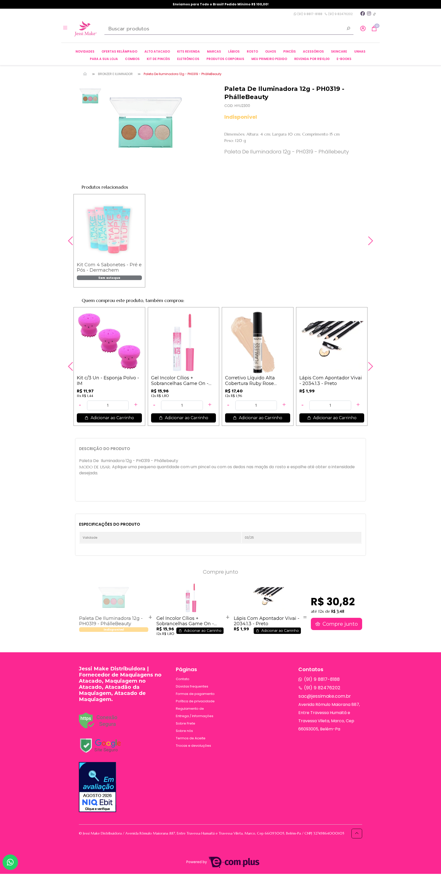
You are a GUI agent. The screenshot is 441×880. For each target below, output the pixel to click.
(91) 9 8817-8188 (309, 14)
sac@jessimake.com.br (324, 696)
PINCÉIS (289, 51)
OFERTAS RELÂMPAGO (119, 51)
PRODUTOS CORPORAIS (225, 59)
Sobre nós (184, 730)
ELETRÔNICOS (188, 59)
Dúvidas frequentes (192, 686)
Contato (182, 679)
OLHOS (270, 51)
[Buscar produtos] (348, 29)
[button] (363, 28)
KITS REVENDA (188, 51)
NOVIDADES (85, 51)
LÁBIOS (234, 51)
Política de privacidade (195, 701)
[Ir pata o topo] (356, 833)
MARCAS (214, 51)
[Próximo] (370, 240)
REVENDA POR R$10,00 (311, 59)
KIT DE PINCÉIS (158, 59)
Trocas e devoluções (193, 745)
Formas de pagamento (195, 693)
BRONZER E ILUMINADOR (115, 74)
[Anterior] (71, 240)
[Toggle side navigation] (65, 28)
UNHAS (359, 51)
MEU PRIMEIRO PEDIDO (269, 59)
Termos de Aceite (190, 738)
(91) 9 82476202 (340, 14)
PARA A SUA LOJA (104, 59)
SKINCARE (339, 51)
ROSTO (252, 51)
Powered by (197, 862)
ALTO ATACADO (157, 51)
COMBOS (132, 59)
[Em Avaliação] (97, 787)
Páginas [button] (186, 669)
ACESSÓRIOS (313, 51)
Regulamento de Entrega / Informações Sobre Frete (194, 716)
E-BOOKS (344, 59)
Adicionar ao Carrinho (112, 417)
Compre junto (339, 624)
